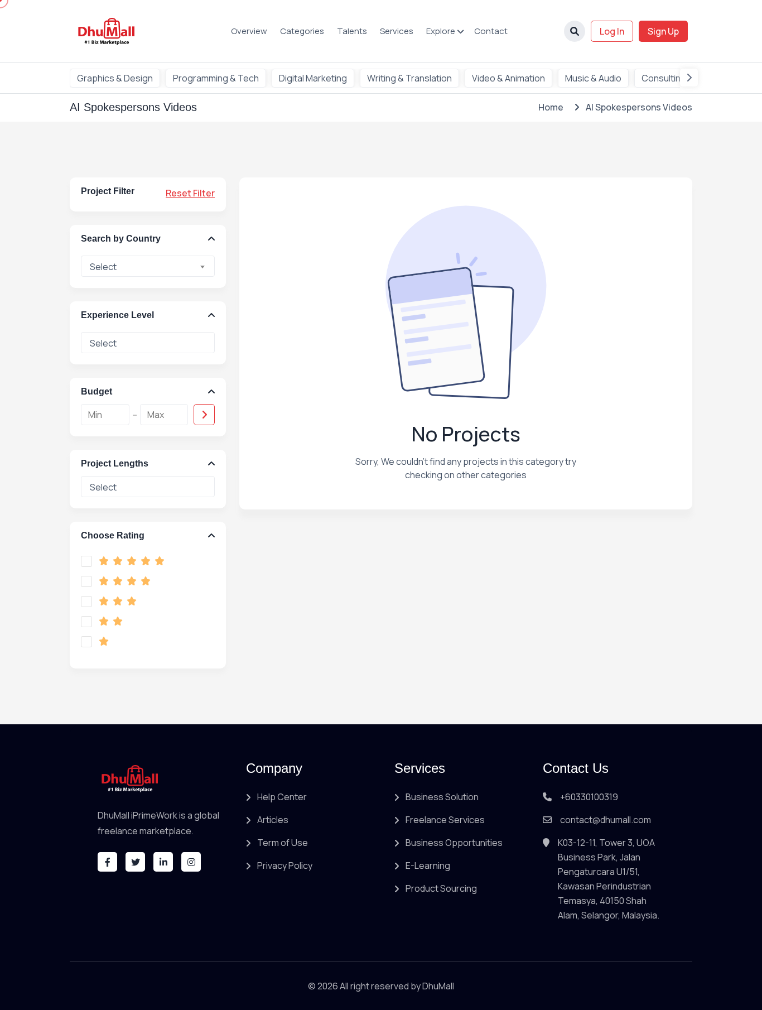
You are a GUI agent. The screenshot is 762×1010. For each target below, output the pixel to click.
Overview (249, 31)
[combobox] (148, 266)
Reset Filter (190, 193)
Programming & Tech (216, 78)
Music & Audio (593, 78)
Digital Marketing (313, 78)
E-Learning (428, 865)
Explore (440, 31)
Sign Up (663, 31)
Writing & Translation (409, 78)
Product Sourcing (441, 888)
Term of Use (282, 842)
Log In (612, 31)
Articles (272, 820)
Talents (352, 31)
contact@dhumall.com (605, 820)
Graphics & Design (115, 78)
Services (396, 31)
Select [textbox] (103, 267)
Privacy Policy (284, 865)
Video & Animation (508, 78)
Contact (491, 31)
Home (550, 107)
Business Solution (442, 797)
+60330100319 (589, 797)
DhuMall (438, 986)
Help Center (282, 797)
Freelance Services (445, 820)
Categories (302, 31)
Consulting (664, 78)
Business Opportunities (454, 842)
